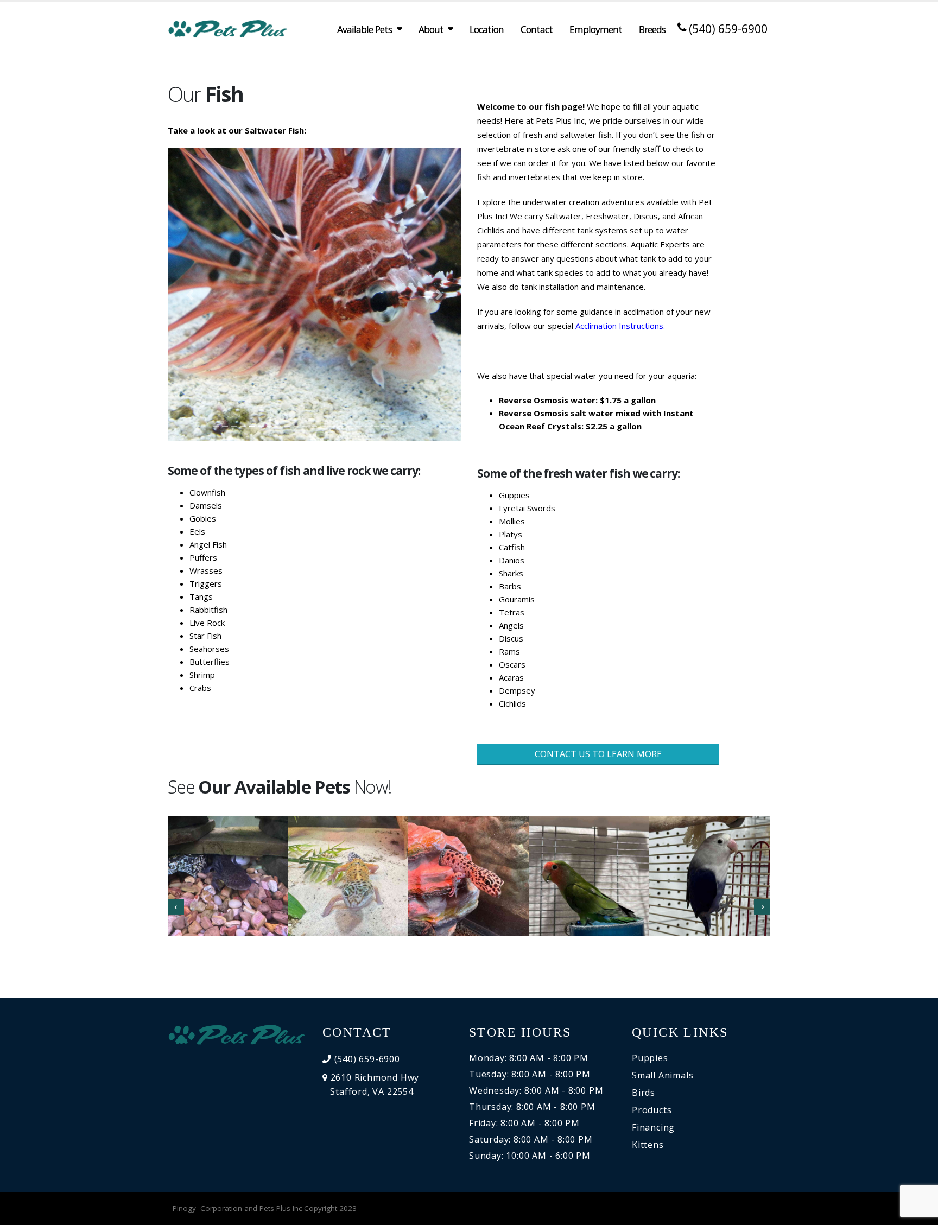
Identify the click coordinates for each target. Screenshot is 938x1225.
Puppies (650, 1058)
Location (487, 29)
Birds (643, 1093)
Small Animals (662, 1075)
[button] (190, 294)
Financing (653, 1127)
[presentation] (176, 907)
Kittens (648, 1145)
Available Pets (364, 29)
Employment (595, 29)
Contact (537, 29)
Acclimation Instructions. (620, 325)
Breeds (652, 29)
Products (651, 1110)
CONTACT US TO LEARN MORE (598, 754)
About (431, 29)
